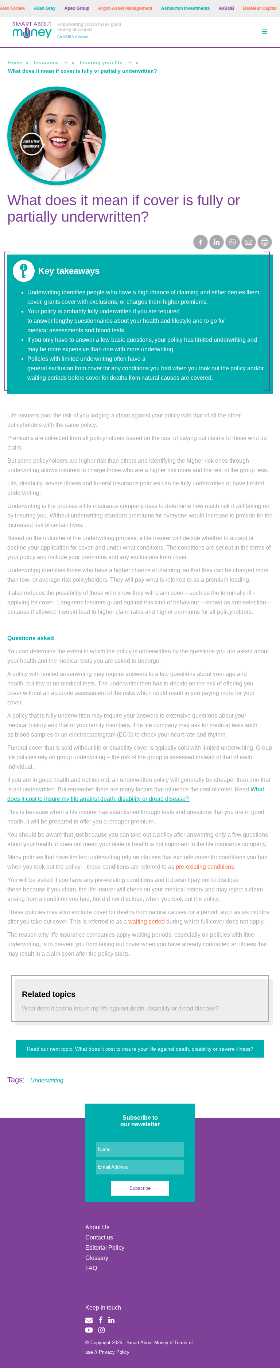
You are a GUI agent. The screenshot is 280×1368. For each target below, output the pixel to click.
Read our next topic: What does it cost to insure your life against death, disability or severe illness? (140, 1049)
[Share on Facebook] (200, 243)
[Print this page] (265, 247)
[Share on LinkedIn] (217, 243)
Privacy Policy (114, 1352)
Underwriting (46, 1080)
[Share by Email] (249, 243)
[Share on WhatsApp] (233, 243)
